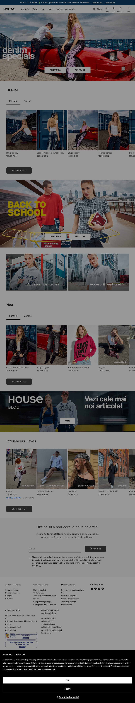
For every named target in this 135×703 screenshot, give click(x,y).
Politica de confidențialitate (44, 669)
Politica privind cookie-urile (19, 669)
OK (67, 680)
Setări (67, 688)
